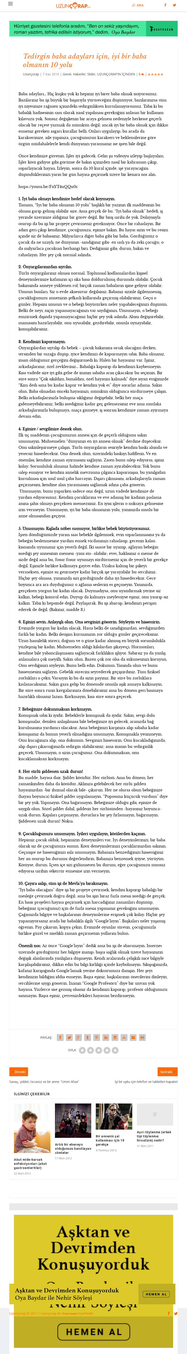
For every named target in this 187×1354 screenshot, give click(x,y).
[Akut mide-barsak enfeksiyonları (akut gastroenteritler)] (32, 1128)
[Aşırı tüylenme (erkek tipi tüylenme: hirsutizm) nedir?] (155, 1114)
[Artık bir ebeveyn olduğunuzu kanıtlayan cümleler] (73, 1120)
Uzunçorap (31, 74)
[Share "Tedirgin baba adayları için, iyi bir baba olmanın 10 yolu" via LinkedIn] (105, 1037)
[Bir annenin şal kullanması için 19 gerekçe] (114, 1116)
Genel (67, 74)
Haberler (79, 74)
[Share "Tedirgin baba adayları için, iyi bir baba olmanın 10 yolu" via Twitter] (69, 1037)
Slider (91, 74)
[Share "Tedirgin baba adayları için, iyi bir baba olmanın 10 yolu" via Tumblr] (87, 1037)
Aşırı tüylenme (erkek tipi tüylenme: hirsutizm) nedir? (154, 1136)
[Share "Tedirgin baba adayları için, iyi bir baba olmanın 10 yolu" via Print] (142, 1037)
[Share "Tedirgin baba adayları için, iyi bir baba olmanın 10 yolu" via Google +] (78, 1037)
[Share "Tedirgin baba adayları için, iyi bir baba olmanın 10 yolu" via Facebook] (60, 1037)
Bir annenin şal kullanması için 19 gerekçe (110, 1140)
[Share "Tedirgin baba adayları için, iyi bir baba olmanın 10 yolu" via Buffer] (114, 1037)
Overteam (70, 1313)
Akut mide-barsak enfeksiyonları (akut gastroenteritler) (30, 1164)
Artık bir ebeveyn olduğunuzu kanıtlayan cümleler (73, 1149)
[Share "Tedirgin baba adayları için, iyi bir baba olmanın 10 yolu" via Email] (133, 1037)
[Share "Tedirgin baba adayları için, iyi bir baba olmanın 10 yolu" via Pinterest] (96, 1037)
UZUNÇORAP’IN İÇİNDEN (116, 74)
